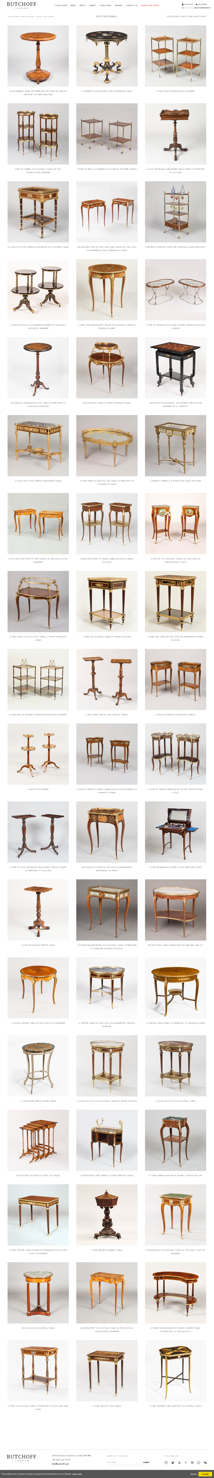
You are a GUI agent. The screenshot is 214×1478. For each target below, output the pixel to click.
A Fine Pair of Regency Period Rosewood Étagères (38, 715)
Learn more (77, 1474)
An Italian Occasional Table (38, 1328)
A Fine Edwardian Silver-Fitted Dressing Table (175, 867)
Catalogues (105, 6)
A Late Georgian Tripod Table (38, 945)
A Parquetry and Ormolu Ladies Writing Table (106, 1175)
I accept (205, 1474)
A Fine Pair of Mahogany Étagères (175, 91)
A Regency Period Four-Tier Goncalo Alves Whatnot (175, 247)
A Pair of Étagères (38, 789)
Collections (61, 6)
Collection (13, 16)
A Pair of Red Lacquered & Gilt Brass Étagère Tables (107, 169)
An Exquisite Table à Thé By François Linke (107, 403)
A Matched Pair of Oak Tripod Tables (107, 715)
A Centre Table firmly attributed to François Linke (175, 1023)
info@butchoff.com (60, 1464)
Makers (118, 6)
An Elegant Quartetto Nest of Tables (38, 1175)
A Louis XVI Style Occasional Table (176, 1101)
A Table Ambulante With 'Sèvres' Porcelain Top (175, 1175)
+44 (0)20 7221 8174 (61, 1460)
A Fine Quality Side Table (107, 1406)
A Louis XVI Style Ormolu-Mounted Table (38, 481)
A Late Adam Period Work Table (38, 1101)
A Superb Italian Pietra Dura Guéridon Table (107, 91)
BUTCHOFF (22, 5)
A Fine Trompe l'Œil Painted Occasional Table (175, 1406)
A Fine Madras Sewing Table (106, 1250)
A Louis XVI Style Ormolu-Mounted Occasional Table (38, 247)
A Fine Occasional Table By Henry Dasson (107, 637)
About (82, 6)
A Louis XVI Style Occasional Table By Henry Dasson (107, 1101)
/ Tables (39, 16)
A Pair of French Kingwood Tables (175, 715)
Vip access (189, 4)
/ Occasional (48, 16)
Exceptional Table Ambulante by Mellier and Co (175, 945)
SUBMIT (146, 1463)
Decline (194, 1474)
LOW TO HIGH (200, 16)
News (73, 6)
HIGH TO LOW (186, 16)
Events (92, 6)
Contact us (131, 6)
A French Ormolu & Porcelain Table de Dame (175, 481)
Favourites (202, 4)
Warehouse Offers (150, 6)
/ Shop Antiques (27, 16)
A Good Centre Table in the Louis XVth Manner (38, 1023)
